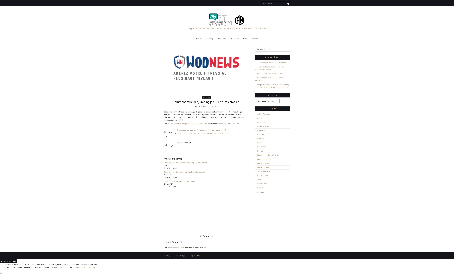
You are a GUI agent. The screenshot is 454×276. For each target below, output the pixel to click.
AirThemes (198, 255)
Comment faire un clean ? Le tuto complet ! (180, 181)
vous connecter (179, 247)
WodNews (206, 97)
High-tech (261, 130)
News (245, 39)
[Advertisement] (206, 205)
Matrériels (261, 138)
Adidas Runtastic (263, 114)
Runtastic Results (263, 163)
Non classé (261, 147)
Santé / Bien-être (263, 171)
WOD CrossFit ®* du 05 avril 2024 (270, 73)
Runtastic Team (263, 167)
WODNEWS (234, 124)
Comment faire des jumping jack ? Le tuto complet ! (206, 102)
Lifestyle (222, 39)
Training (209, 39)
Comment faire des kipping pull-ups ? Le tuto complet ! (184, 172)
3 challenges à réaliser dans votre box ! (272, 63)
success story (262, 175)
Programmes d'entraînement (268, 155)
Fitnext (259, 118)
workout (260, 192)
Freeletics (261, 122)
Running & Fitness (264, 159)
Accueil (199, 39)
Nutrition (235, 39)
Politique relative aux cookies (85, 267)
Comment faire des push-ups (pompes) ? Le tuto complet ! (186, 163)
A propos (254, 39)
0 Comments (214, 106)
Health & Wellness (264, 126)
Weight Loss (262, 184)
